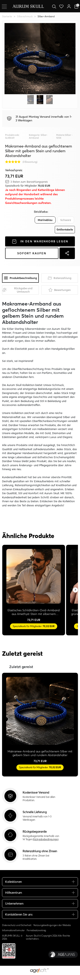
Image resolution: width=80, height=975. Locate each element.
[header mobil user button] (69, 6)
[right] (75, 590)
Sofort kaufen (31, 253)
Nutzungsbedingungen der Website (52, 925)
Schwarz (65, 220)
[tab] (20, 278)
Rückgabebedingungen (45, 839)
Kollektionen (13, 882)
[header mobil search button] (54, 6)
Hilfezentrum (13, 893)
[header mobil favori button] (61, 6)
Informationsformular (13, 930)
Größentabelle (65, 229)
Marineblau (45, 220)
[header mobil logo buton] (28, 6)
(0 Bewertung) (30, 161)
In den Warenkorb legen (44, 241)
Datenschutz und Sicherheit (16, 925)
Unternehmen (14, 903)
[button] (10, 58)
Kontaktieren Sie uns (18, 914)
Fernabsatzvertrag (36, 930)
